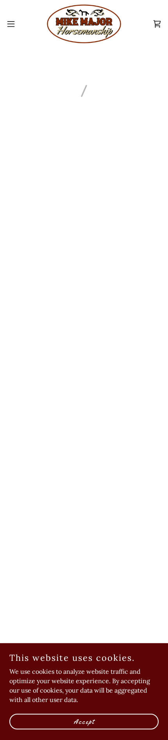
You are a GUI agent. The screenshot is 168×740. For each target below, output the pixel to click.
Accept (84, 721)
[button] (15, 24)
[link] (84, 23)
